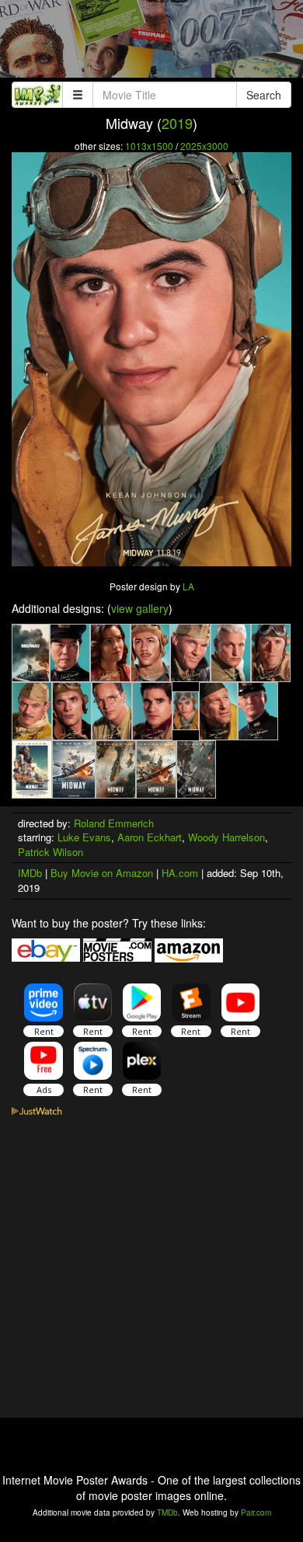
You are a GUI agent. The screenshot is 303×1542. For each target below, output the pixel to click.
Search (263, 95)
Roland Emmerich (114, 823)
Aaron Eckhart (149, 837)
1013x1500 (149, 145)
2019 (177, 123)
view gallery (140, 608)
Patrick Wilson (50, 851)
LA (188, 586)
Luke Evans (84, 837)
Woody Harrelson (226, 837)
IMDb (30, 872)
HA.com (180, 872)
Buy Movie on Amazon (101, 872)
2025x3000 (204, 145)
